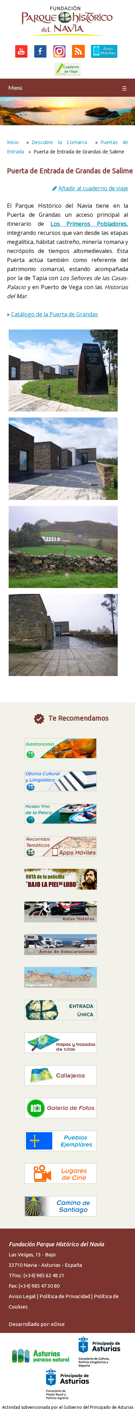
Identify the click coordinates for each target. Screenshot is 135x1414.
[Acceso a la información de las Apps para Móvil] (104, 58)
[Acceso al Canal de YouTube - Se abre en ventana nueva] (21, 58)
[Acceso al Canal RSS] (78, 58)
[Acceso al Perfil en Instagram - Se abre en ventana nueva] (59, 58)
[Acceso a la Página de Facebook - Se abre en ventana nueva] (40, 58)
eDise (58, 1324)
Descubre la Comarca (59, 142)
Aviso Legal (22, 1296)
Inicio (13, 142)
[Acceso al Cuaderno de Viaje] (67, 75)
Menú (67, 88)
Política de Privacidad (64, 1296)
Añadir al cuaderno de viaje (93, 188)
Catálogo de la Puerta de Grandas (54, 314)
